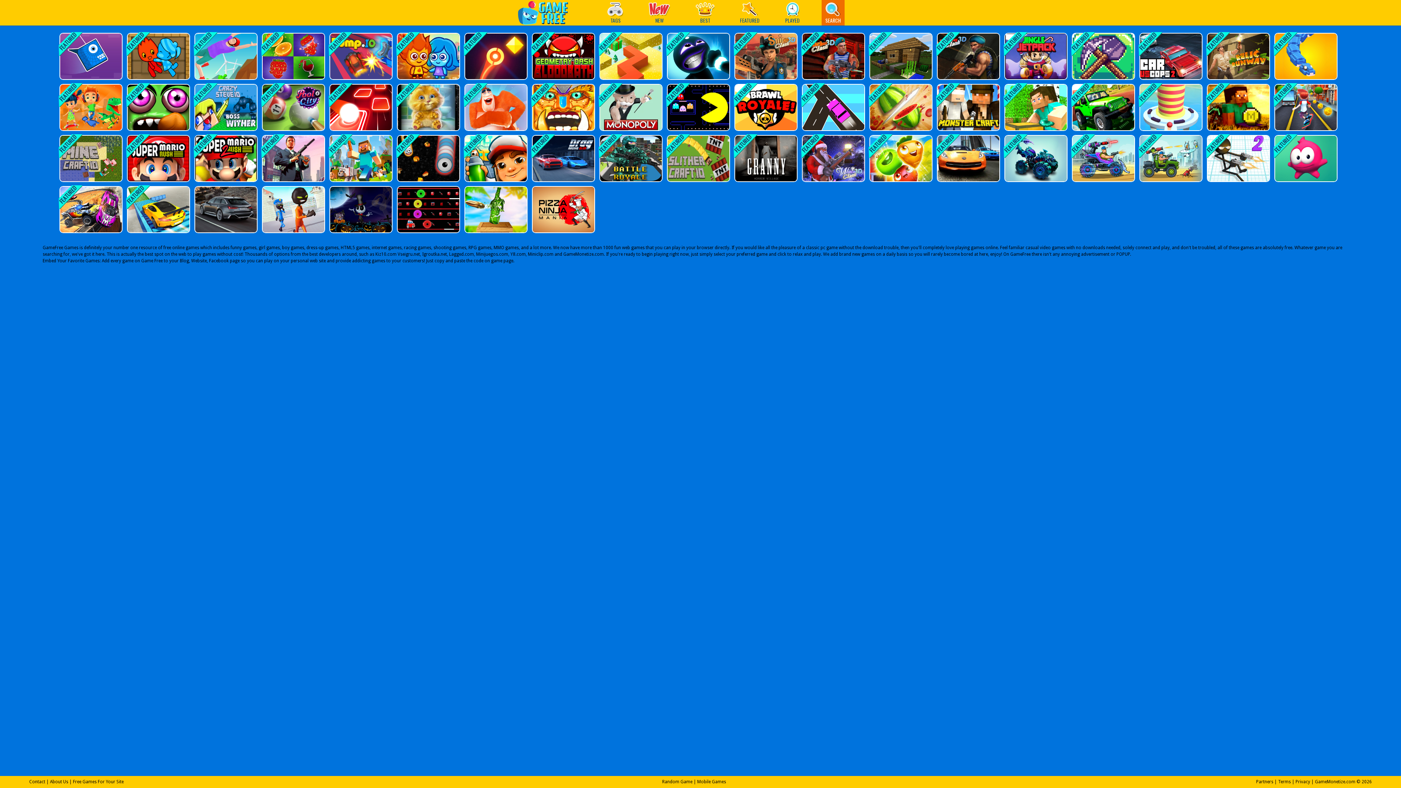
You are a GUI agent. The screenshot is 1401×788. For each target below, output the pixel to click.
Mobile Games (711, 781)
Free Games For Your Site (98, 781)
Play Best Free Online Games (546, 12)
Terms (1284, 781)
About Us (59, 781)
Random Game (677, 781)
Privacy (1303, 781)
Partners (1264, 781)
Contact (37, 781)
